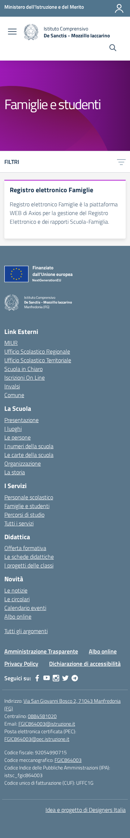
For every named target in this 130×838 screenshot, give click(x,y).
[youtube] (46, 678)
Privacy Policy (21, 663)
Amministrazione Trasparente (41, 651)
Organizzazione (22, 463)
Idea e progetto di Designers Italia (86, 809)
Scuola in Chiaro (23, 368)
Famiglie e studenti (26, 505)
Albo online (17, 616)
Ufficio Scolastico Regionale (37, 351)
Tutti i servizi (19, 523)
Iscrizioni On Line (24, 377)
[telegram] (75, 678)
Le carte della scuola (28, 454)
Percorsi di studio (24, 514)
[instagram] (56, 678)
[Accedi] (119, 8)
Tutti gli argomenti (26, 631)
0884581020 (42, 716)
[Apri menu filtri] (121, 161)
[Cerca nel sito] (112, 48)
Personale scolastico (28, 497)
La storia (14, 472)
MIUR (11, 342)
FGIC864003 (68, 760)
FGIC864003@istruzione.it (46, 723)
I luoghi (13, 428)
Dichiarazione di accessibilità (85, 663)
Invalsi (12, 386)
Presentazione (21, 420)
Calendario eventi (25, 607)
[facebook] (37, 678)
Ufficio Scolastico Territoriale (37, 360)
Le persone (17, 437)
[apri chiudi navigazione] (12, 32)
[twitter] (65, 678)
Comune (14, 395)
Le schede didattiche (29, 556)
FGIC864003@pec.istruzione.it (36, 739)
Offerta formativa (25, 548)
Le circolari (17, 599)
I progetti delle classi (28, 565)
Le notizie (15, 590)
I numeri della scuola (28, 446)
